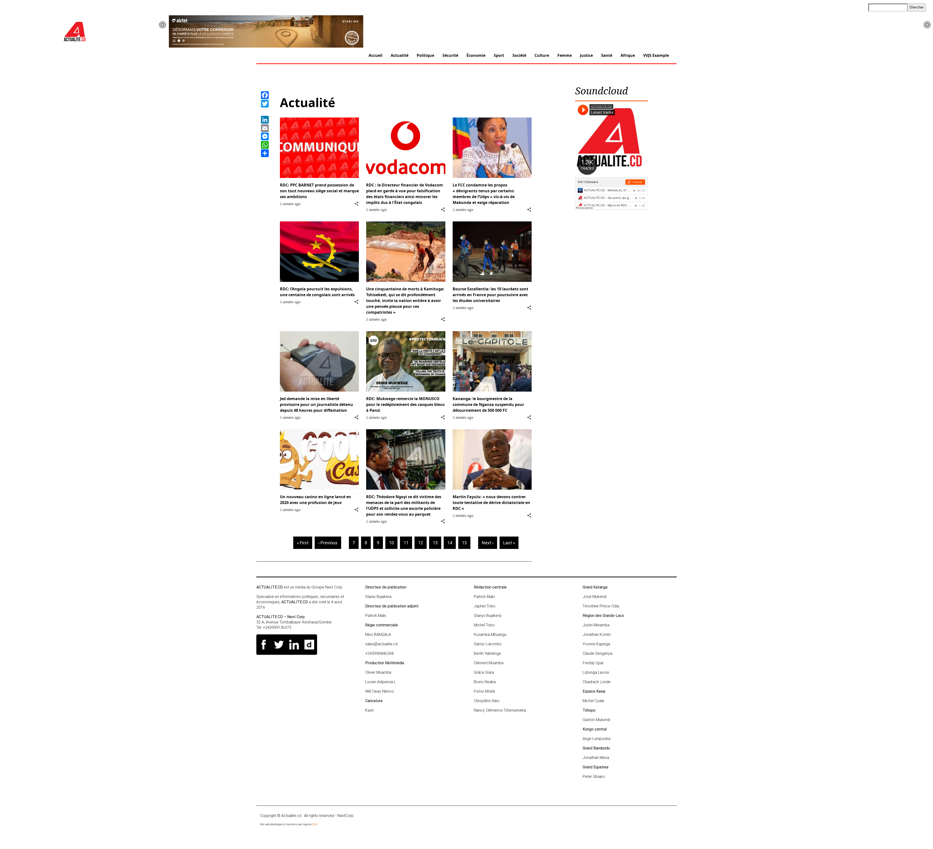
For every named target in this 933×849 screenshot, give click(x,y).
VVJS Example (656, 55)
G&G (315, 824)
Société (519, 55)
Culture (542, 55)
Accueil (375, 55)
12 (422, 542)
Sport (499, 55)
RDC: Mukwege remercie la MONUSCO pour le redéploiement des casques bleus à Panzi (405, 404)
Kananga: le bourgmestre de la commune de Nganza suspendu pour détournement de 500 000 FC (488, 404)
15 (466, 542)
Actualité (399, 55)
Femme (564, 55)
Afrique (628, 55)
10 (393, 542)
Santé (606, 55)
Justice (586, 55)
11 (408, 542)
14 (451, 542)
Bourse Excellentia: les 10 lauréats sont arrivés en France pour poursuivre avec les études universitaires (490, 294)
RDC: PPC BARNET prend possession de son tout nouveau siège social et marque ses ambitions (319, 190)
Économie (475, 55)
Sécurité (450, 55)
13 (437, 542)
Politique (425, 55)
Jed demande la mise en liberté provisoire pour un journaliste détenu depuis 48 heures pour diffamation (316, 404)
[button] (162, 25)
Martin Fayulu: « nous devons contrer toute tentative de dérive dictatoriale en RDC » (491, 502)
